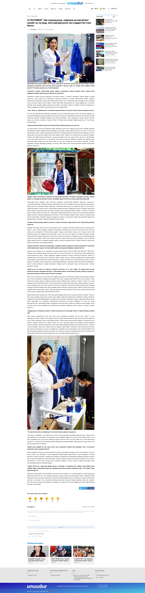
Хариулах (40, 536)
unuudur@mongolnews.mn (102, 575)
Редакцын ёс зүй (32, 575)
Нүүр (28, 16)
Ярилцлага (34, 16)
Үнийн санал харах (55, 575)
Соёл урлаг (67, 9)
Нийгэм (61, 9)
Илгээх (61, 527)
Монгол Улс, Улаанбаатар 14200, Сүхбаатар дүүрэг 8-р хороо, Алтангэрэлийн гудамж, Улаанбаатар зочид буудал (83, 577)
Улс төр (46, 9)
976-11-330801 (100, 577)
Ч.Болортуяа (33, 29)
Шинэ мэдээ (100, 16)
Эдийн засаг (53, 9)
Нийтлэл (40, 9)
